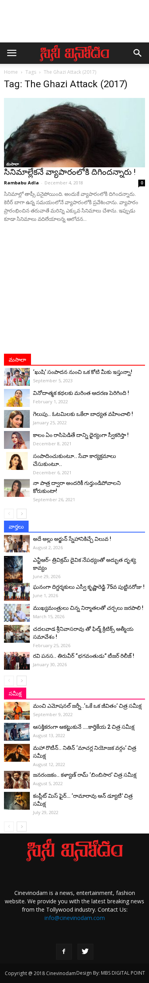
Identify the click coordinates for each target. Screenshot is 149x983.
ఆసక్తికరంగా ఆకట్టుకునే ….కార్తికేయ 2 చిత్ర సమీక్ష (83, 727)
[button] (138, 53)
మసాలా (12, 164)
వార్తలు (16, 526)
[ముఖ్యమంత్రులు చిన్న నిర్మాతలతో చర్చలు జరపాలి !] (17, 613)
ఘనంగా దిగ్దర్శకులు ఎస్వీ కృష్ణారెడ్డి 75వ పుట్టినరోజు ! (89, 587)
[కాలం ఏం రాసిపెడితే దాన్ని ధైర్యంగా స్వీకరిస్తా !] (17, 440)
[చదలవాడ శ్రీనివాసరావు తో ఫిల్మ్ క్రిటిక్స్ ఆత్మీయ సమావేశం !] (17, 634)
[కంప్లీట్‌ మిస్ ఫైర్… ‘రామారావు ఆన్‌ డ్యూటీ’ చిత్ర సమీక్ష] (17, 801)
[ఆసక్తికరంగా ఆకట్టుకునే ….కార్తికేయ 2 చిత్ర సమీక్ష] (17, 732)
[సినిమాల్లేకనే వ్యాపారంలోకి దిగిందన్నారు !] (74, 132)
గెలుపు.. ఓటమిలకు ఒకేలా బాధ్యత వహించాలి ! (83, 414)
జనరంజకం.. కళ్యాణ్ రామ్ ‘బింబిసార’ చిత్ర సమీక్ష (84, 775)
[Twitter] (85, 952)
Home (11, 72)
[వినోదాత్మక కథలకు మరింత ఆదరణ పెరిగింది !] (17, 398)
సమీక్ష (15, 693)
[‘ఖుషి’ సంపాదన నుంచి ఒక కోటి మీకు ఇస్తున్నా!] (17, 377)
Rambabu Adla (21, 183)
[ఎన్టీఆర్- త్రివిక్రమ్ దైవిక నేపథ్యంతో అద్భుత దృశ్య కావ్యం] (17, 570)
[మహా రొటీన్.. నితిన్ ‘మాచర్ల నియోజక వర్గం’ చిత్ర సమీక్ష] (17, 753)
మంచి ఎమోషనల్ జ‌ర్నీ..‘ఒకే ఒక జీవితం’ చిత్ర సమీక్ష (87, 706)
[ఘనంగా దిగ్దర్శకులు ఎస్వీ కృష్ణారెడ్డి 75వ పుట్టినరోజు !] (17, 592)
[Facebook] (64, 952)
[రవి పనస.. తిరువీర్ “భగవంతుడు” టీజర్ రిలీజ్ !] (17, 661)
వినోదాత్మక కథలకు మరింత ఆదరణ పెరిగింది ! (81, 393)
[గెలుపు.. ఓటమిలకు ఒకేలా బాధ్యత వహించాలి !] (17, 419)
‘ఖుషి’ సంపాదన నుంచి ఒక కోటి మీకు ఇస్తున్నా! (82, 372)
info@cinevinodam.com (75, 918)
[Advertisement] (74, 25)
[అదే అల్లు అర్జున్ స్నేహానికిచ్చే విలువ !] (17, 543)
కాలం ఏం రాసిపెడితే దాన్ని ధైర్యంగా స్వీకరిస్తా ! (81, 435)
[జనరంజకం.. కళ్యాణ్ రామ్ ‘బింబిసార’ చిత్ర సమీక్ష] (17, 780)
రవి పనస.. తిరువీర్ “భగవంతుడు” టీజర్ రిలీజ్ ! (83, 656)
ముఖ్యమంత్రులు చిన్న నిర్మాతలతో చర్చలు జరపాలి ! (88, 608)
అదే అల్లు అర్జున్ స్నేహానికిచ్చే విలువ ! (72, 539)
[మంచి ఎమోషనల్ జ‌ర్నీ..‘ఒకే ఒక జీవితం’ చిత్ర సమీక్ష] (17, 711)
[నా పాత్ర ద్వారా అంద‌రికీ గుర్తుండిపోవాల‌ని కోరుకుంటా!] (17, 488)
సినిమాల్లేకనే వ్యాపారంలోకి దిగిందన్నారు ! (69, 172)
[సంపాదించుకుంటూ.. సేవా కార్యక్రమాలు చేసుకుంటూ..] (17, 461)
